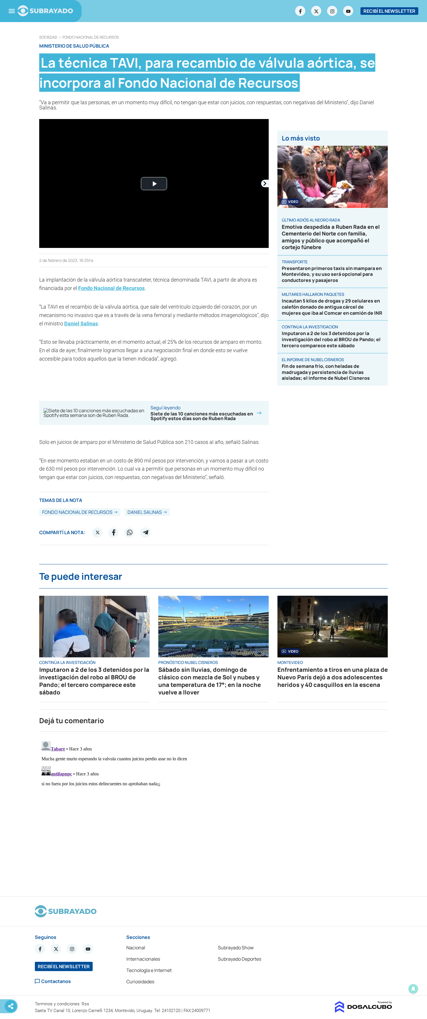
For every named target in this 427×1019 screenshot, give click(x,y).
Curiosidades (140, 981)
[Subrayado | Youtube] (348, 11)
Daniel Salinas (81, 324)
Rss (86, 1004)
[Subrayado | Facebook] (300, 11)
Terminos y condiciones (58, 1004)
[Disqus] (213, 811)
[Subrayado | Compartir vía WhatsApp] (129, 532)
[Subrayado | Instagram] (332, 11)
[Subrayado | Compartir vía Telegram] (145, 532)
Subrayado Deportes (239, 959)
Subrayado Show (236, 947)
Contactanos (56, 981)
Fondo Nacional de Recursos (90, 37)
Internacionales (143, 959)
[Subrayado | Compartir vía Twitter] (97, 532)
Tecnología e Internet (149, 970)
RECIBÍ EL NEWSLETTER (389, 11)
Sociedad (48, 37)
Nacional (135, 947)
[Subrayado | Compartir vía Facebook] (113, 532)
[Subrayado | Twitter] (316, 11)
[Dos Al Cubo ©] (363, 1011)
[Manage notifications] (413, 988)
